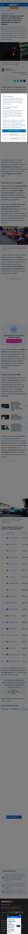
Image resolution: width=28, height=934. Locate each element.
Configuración (14, 134)
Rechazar (14, 138)
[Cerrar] (20, 915)
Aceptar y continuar (14, 130)
